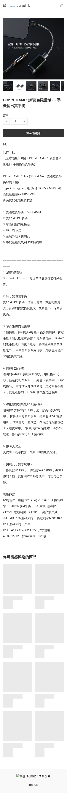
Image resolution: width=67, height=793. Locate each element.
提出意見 (33, 784)
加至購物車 (33, 133)
